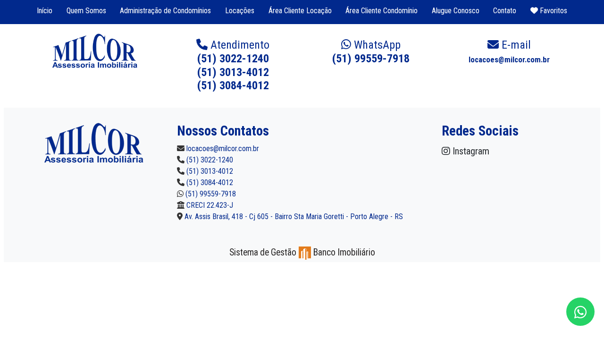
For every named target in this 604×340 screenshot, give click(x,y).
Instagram (469, 151)
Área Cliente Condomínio (381, 10)
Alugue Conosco (455, 10)
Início (44, 10)
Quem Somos (86, 10)
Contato (504, 10)
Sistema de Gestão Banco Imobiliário (302, 252)
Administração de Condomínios (165, 10)
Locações (239, 10)
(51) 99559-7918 (371, 51)
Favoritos (552, 10)
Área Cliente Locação (300, 10)
